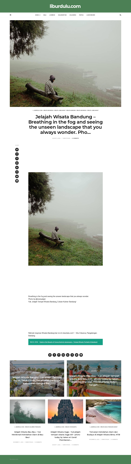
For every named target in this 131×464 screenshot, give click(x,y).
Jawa (37, 15)
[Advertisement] (65, 155)
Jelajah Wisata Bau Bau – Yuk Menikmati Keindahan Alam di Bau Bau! (27, 434)
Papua (81, 15)
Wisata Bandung (71, 110)
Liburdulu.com (38, 110)
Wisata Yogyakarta (71, 427)
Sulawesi (73, 15)
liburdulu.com (65, 6)
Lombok (52, 15)
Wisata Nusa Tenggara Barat (109, 427)
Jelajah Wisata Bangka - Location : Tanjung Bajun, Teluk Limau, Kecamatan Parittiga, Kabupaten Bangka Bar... (37, 380)
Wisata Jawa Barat (60, 110)
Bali (44, 15)
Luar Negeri (91, 15)
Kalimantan (62, 15)
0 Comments (75, 138)
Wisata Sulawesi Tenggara (33, 427)
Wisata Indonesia (48, 110)
